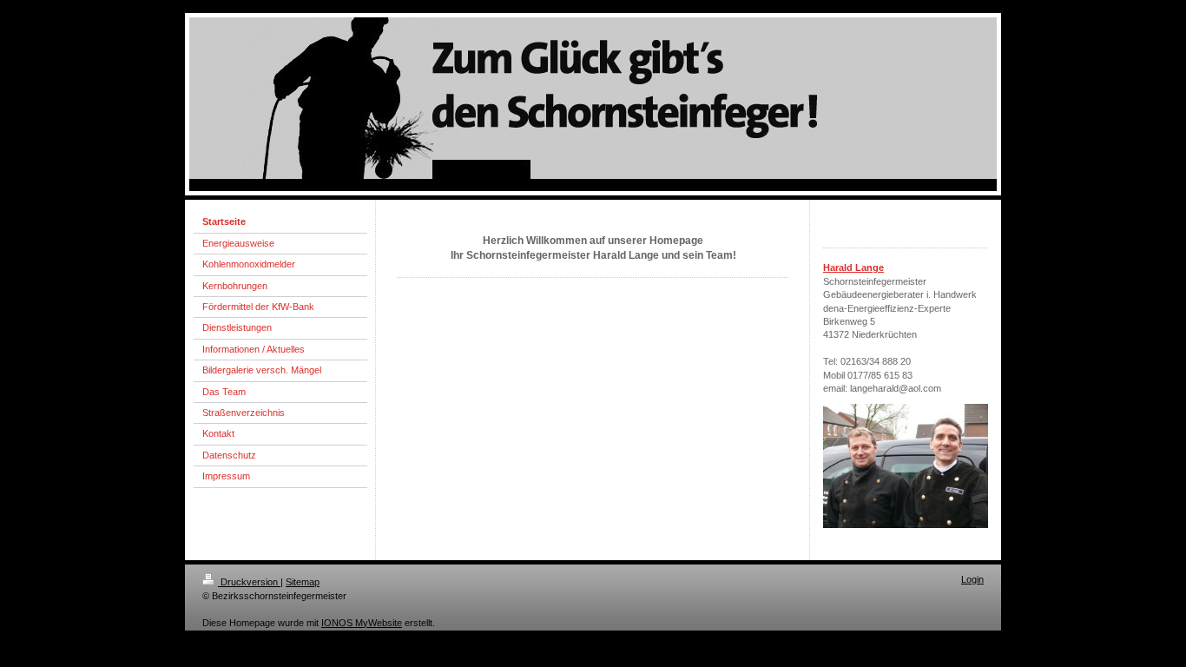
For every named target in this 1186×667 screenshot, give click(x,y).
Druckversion (249, 582)
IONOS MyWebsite (361, 622)
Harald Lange (853, 267)
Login (972, 579)
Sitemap (303, 582)
